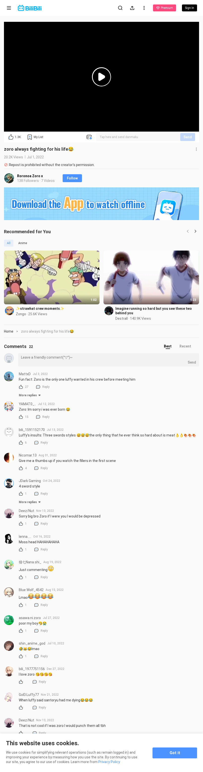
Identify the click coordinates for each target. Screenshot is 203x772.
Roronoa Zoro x (30, 176)
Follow (72, 178)
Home (8, 331)
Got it (175, 752)
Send (187, 137)
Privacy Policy (109, 762)
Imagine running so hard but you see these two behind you (153, 311)
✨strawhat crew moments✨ (40, 309)
